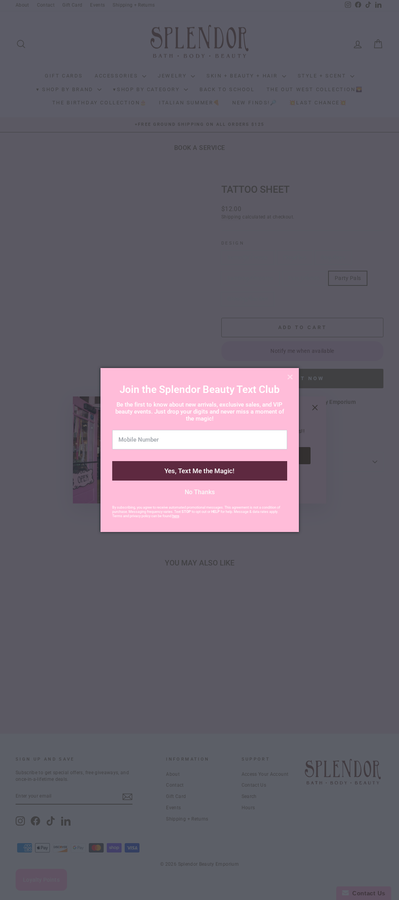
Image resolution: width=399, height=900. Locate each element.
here (175, 516)
